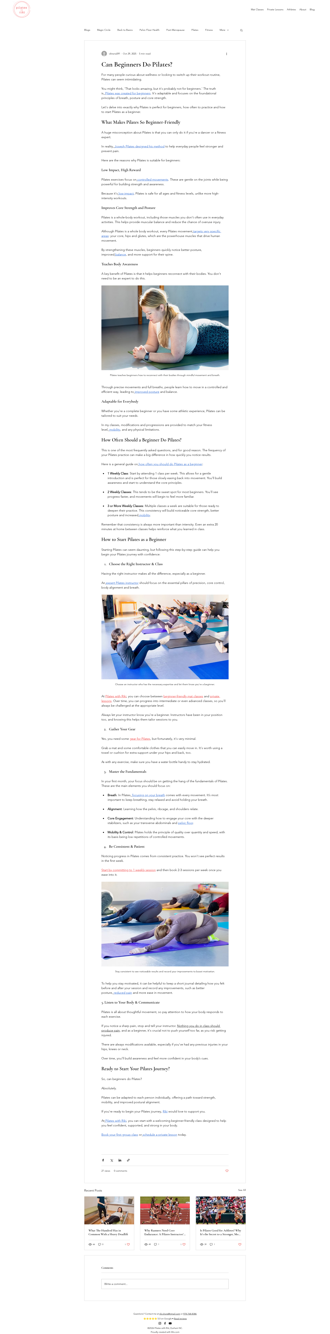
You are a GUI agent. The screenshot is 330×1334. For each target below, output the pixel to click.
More (222, 29)
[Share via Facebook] (103, 1160)
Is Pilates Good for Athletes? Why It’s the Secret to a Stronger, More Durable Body (220, 1232)
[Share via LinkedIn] (120, 1160)
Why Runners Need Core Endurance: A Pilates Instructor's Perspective (164, 1232)
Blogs (87, 29)
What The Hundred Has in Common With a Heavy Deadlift (108, 1232)
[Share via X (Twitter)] (111, 1160)
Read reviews (180, 1318)
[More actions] (226, 54)
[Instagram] (160, 1323)
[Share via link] (128, 1160)
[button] (241, 30)
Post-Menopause (175, 29)
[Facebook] (165, 1323)
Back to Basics (125, 29)
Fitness (209, 29)
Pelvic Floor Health (150, 29)
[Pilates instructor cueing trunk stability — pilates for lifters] (109, 1210)
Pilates (194, 29)
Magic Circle (104, 29)
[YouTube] (170, 1323)
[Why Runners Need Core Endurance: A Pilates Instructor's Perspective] (165, 1210)
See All (242, 1190)
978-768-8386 (190, 1314)
